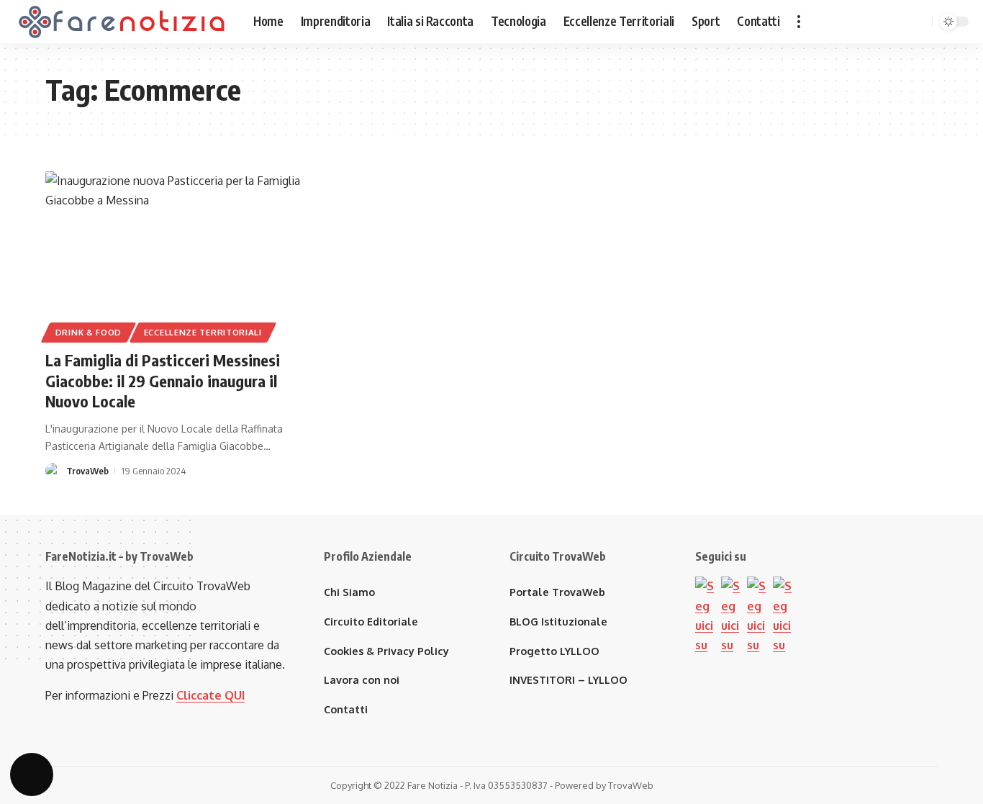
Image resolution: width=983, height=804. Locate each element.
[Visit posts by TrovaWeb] (53, 471)
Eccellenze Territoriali (203, 332)
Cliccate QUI (210, 695)
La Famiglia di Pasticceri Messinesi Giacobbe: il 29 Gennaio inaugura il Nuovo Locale (162, 380)
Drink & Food (88, 332)
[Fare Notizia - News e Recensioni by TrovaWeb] (122, 21)
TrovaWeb (87, 470)
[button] (799, 21)
